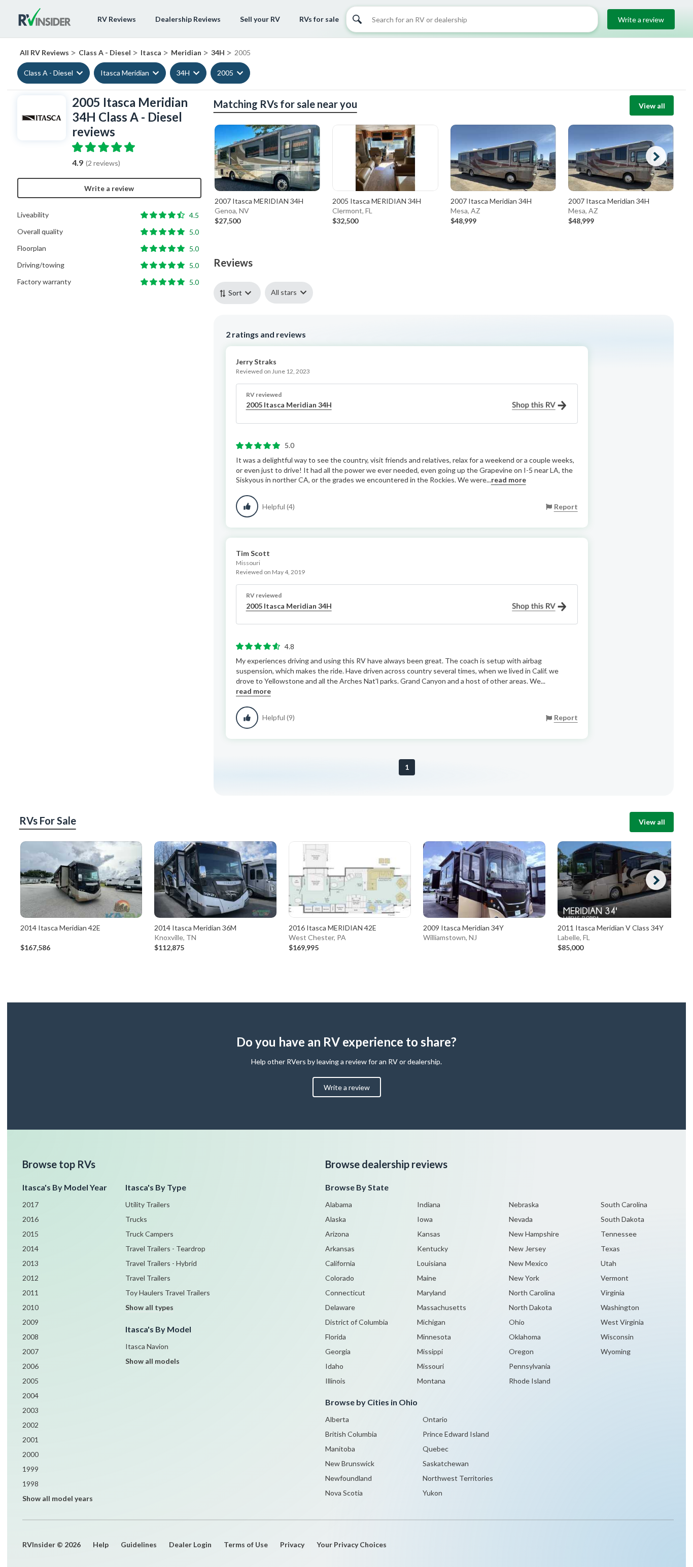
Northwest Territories (458, 1478)
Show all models (152, 1361)
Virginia (613, 1292)
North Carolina (532, 1292)
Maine (426, 1278)
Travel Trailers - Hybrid (161, 1263)
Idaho (334, 1366)
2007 (30, 1351)
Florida (335, 1336)
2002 (30, 1425)
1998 (30, 1483)
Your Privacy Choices (352, 1544)
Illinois (335, 1380)
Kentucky (432, 1248)
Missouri (430, 1366)
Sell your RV (260, 19)
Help (101, 1544)
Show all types (149, 1307)
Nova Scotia (344, 1492)
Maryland (431, 1292)
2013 (30, 1263)
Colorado (339, 1278)
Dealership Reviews (188, 19)
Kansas (428, 1233)
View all (652, 105)
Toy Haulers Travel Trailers (167, 1292)
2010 (30, 1307)
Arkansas (340, 1248)
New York (524, 1278)
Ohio (517, 1322)
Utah (608, 1263)
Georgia (338, 1351)
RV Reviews (116, 19)
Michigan (431, 1322)
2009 (30, 1322)
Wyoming (616, 1351)
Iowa (425, 1219)
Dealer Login (190, 1544)
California (340, 1263)
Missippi (430, 1351)
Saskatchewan (446, 1463)
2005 (225, 72)
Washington (620, 1307)
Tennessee (619, 1233)
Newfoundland (348, 1478)
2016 (30, 1219)
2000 (30, 1454)
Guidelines (139, 1544)
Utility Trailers (147, 1204)
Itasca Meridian (124, 72)
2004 (30, 1395)
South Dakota (622, 1219)
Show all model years (57, 1498)
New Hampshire (534, 1233)
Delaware (340, 1307)
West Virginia (622, 1322)
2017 (30, 1204)
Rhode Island (529, 1380)
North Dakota (530, 1307)
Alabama (338, 1204)
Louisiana (431, 1263)
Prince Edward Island (456, 1434)
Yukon (432, 1492)
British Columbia (351, 1434)
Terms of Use (246, 1544)
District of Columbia (356, 1322)
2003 (30, 1410)
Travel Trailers (147, 1278)
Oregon (521, 1351)
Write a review (641, 19)
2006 (30, 1366)
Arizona (337, 1233)
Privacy (292, 1544)
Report (566, 506)
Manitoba (340, 1448)
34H (183, 72)
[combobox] (239, 293)
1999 (30, 1469)
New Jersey (527, 1248)
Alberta (337, 1419)
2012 (30, 1278)
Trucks (136, 1219)
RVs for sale (319, 19)
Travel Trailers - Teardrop (165, 1248)
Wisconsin (617, 1336)
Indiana (428, 1204)
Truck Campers (149, 1233)
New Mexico (528, 1263)
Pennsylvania (529, 1366)
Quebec (435, 1448)
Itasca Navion (146, 1346)
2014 (30, 1248)
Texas (610, 1248)
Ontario (435, 1419)
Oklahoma (525, 1336)
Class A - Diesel (48, 72)
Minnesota (434, 1336)
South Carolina (624, 1204)
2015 (30, 1233)
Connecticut (345, 1292)
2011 (30, 1292)
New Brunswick (349, 1463)
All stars (284, 292)
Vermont (615, 1278)
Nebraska (524, 1204)
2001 (30, 1439)
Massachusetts (441, 1307)
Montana (431, 1380)
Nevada (521, 1219)
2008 (30, 1336)
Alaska (335, 1219)
